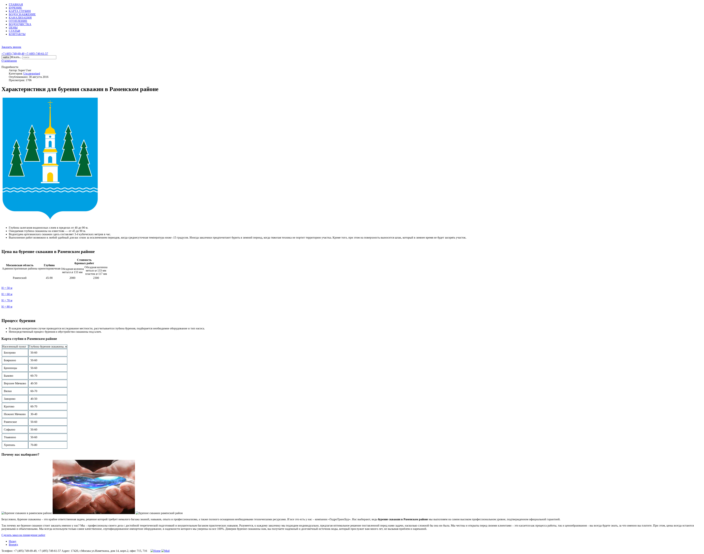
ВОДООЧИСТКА (20, 24)
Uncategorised (31, 73)
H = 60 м (6, 294)
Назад (12, 541)
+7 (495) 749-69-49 (12, 53)
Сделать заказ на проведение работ (23, 535)
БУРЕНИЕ (15, 7)
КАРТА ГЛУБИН (20, 11)
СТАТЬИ (14, 30)
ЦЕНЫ (13, 27)
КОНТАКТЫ (17, 34)
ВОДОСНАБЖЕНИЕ (22, 14)
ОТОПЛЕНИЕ (18, 21)
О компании (9, 60)
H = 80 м (6, 306)
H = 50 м (6, 287)
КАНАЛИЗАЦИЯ (20, 17)
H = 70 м (6, 300)
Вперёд (13, 544)
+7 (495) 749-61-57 (36, 53)
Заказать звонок (11, 47)
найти (6, 57)
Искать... (16, 57)
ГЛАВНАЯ (16, 4)
